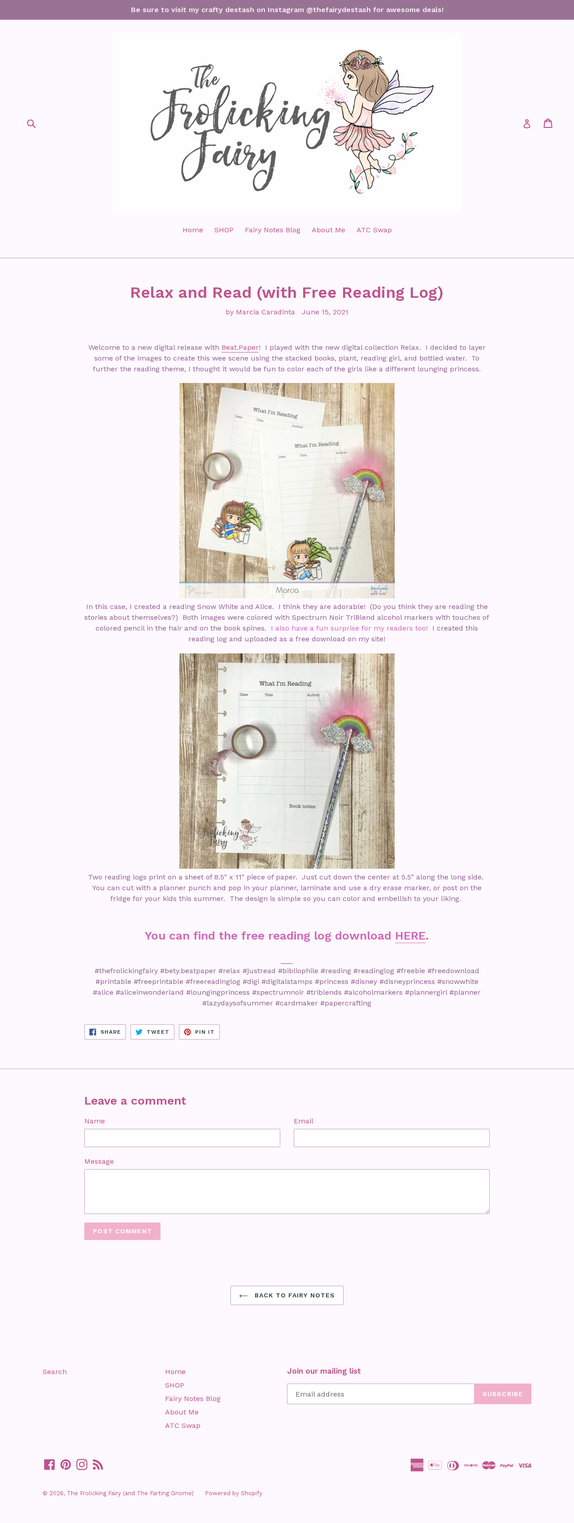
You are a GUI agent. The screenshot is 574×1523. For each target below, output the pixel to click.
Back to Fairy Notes (293, 1295)
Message (99, 1161)
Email (303, 1121)
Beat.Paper (240, 347)
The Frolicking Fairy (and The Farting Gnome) (130, 1493)
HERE (410, 935)
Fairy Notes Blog (272, 230)
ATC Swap (374, 230)
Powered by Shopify (233, 1493)
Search (55, 1371)
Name (94, 1121)
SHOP (224, 230)
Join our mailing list (324, 1370)
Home (193, 230)
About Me (328, 230)
